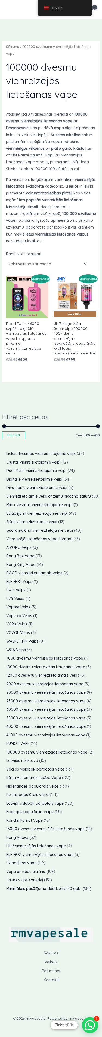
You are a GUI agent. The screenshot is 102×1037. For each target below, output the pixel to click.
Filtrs (13, 435)
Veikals (51, 962)
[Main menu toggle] (12, 9)
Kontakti (51, 979)
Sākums (12, 46)
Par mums (51, 970)
